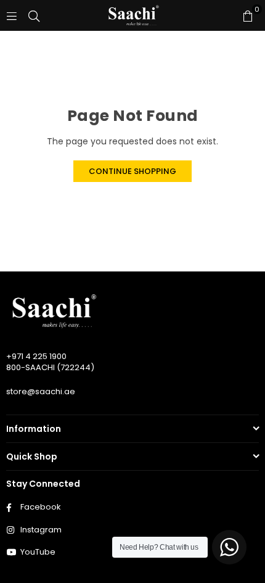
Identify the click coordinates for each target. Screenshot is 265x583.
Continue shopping (132, 171)
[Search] (34, 15)
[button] (248, 15)
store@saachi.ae (40, 391)
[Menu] (12, 15)
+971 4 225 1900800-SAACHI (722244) (50, 361)
